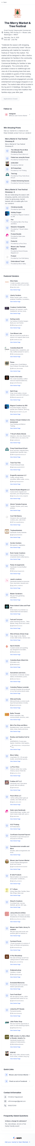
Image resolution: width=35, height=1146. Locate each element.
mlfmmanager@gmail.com (17, 1101)
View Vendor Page (15, 289)
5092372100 (12, 1105)
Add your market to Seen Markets (16, 1142)
